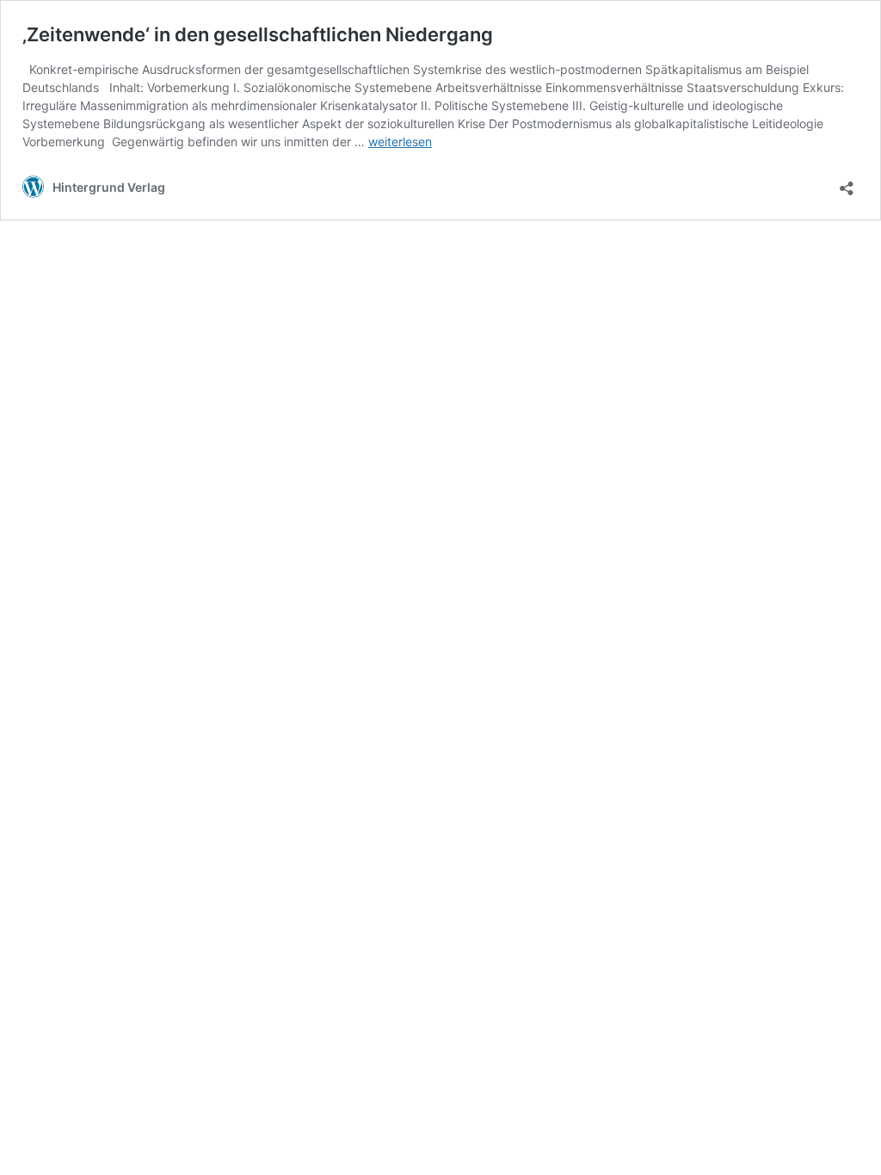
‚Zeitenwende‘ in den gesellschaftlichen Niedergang (257, 34)
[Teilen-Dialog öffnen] (847, 182)
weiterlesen (400, 141)
